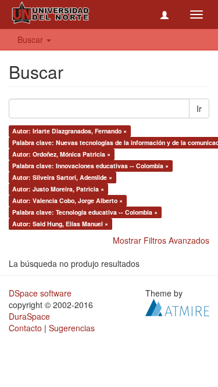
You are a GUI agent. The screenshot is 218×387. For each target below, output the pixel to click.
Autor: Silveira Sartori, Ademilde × (62, 177)
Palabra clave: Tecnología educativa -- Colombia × (85, 212)
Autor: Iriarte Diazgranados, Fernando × (69, 130)
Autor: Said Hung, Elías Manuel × (60, 223)
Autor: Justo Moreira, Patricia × (58, 189)
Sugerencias (72, 328)
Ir (199, 108)
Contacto (25, 328)
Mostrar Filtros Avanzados (161, 240)
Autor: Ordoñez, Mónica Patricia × (61, 154)
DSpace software (40, 293)
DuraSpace (29, 316)
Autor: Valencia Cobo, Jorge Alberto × (67, 200)
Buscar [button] (31, 39)
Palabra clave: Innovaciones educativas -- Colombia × (90, 165)
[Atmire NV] (177, 306)
